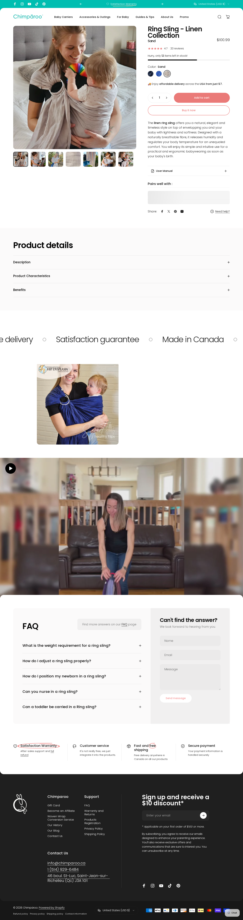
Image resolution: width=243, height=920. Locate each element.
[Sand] (167, 74)
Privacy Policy (93, 829)
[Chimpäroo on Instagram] (22, 4)
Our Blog (53, 831)
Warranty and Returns (93, 812)
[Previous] (80, 4)
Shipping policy (55, 913)
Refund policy (20, 913)
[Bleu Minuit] (150, 74)
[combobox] (212, 4)
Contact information (76, 913)
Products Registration (92, 821)
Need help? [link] (222, 211)
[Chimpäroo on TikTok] (36, 4)
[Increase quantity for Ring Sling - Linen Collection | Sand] (167, 98)
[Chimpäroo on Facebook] (15, 4)
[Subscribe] (203, 815)
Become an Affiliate (61, 811)
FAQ (124, 624)
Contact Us (54, 836)
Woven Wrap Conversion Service (60, 818)
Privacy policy (37, 913)
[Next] (162, 4)
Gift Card (53, 805)
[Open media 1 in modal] (74, 87)
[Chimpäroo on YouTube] (29, 4)
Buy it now (189, 110)
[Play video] (121, 528)
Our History (54, 825)
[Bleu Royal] (159, 74)
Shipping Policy (94, 834)
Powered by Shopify (52, 908)
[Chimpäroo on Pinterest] (44, 4)
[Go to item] (20, 159)
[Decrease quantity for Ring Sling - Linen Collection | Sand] (152, 98)
